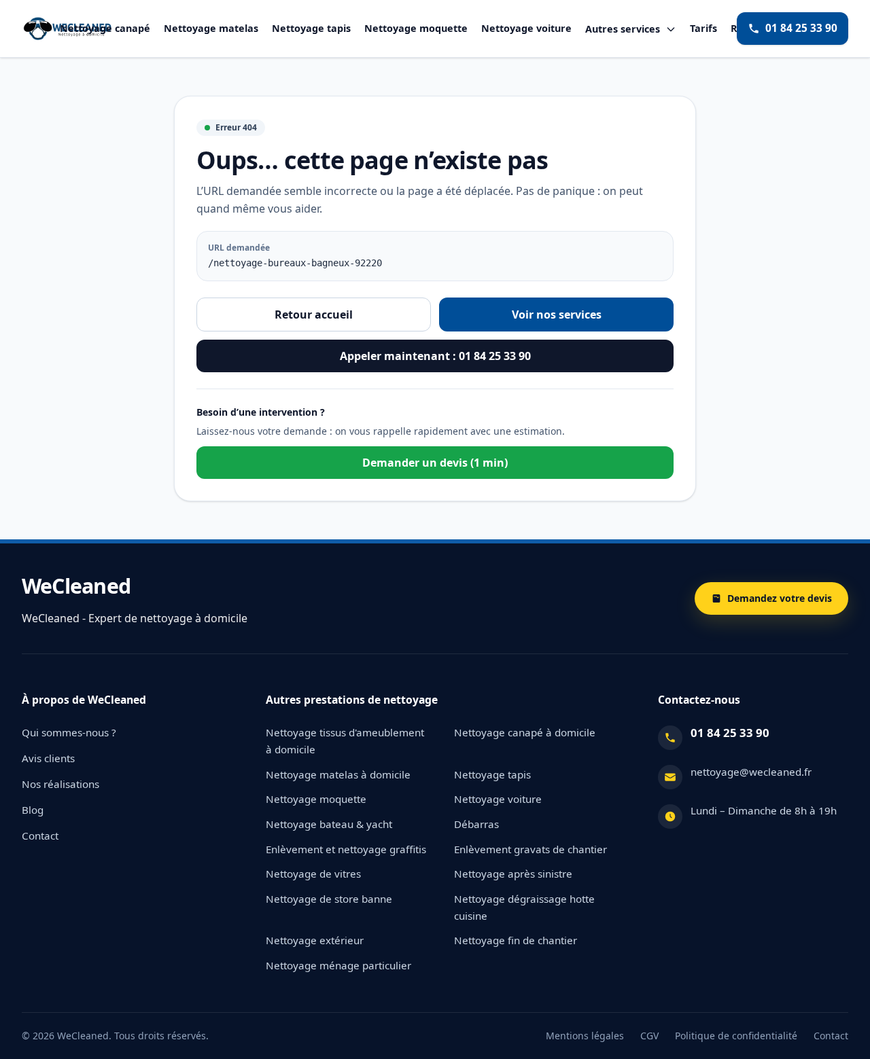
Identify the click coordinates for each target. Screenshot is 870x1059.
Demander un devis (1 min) (435, 462)
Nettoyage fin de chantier (515, 940)
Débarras (476, 824)
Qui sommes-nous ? (69, 732)
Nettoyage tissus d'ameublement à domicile (345, 740)
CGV (649, 1035)
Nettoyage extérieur (315, 940)
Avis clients (48, 758)
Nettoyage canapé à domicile (524, 732)
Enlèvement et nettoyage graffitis (346, 849)
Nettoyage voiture (526, 28)
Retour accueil (314, 314)
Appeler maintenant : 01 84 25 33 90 (435, 355)
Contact (40, 835)
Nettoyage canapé (105, 28)
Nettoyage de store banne (329, 898)
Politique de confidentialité (736, 1035)
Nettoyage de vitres (313, 873)
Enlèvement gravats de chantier (530, 849)
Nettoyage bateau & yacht (329, 824)
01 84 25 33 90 (801, 28)
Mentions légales (585, 1035)
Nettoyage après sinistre (513, 873)
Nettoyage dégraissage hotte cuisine (524, 907)
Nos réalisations (60, 784)
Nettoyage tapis (311, 28)
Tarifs (703, 28)
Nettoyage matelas (211, 28)
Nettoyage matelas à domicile (338, 774)
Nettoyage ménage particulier (338, 965)
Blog (33, 809)
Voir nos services (557, 314)
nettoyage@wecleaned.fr (751, 771)
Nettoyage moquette (416, 28)
